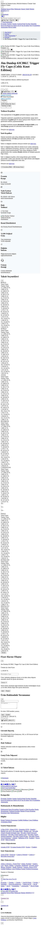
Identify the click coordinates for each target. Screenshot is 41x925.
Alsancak (12, 854)
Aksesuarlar (4, 27)
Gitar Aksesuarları (10, 35)
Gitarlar (14, 24)
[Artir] (6, 90)
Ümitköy (34, 847)
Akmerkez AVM (24, 829)
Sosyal (9, 9)
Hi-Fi (31, 25)
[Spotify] (13, 784)
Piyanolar (3, 24)
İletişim (32, 9)
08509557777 (5, 11)
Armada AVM (5, 847)
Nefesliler (34, 24)
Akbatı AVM (14, 829)
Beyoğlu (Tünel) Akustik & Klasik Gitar (19, 832)
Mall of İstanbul (10, 840)
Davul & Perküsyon (7, 25)
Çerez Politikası (33, 820)
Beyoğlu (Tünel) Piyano (20, 836)
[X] (4, 784)
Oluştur (8, 691)
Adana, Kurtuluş (26, 864)
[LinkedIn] (7, 784)
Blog (12, 9)
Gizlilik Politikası (23, 820)
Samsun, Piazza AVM (30, 867)
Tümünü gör (4, 905)
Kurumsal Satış (5, 813)
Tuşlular (9, 24)
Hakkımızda (4, 809)
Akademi (3, 9)
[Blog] (15, 784)
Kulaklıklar (36, 25)
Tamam (4, 652)
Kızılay (28, 847)
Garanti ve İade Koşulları (26, 809)
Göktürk (14, 838)
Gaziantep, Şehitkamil (21, 865)
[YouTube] (5, 784)
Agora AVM (4, 854)
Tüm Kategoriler (7, 22)
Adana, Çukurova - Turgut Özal (10, 864)
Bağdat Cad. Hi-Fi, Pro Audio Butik (12, 831)
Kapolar (7, 37)
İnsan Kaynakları (13, 809)
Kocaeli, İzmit (33, 865)
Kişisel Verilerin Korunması (9, 820)
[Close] (2, 281)
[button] (20, 94)
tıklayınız (11, 129)
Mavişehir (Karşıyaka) (7, 856)
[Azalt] (2, 90)
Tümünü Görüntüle (6, 95)
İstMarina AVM (23, 838)
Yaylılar (28, 24)
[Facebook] (2, 784)
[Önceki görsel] (2, 50)
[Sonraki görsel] (5, 50)
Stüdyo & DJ (17, 25)
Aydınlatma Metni (6, 822)
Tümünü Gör (5, 898)
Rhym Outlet (12, 27)
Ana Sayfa (8, 32)
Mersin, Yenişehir (6, 867)
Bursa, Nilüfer (9, 865)
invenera (16, 872)
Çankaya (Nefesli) (21, 854)
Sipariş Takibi (25, 9)
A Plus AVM (4, 829)
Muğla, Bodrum (17, 867)
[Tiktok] (11, 784)
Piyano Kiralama (30, 811)
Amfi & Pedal (21, 24)
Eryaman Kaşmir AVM (18, 847)
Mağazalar (17, 9)
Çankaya (31, 854)
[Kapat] (2, 877)
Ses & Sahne (25, 25)
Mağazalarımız (14, 813)
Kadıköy (32, 838)
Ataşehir (32, 829)
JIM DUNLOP (27, 75)
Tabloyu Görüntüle (6, 98)
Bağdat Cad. (27, 831)
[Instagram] (9, 784)
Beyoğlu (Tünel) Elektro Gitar (17, 834)
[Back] (2, 895)
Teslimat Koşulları (14, 811)
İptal (3, 691)
